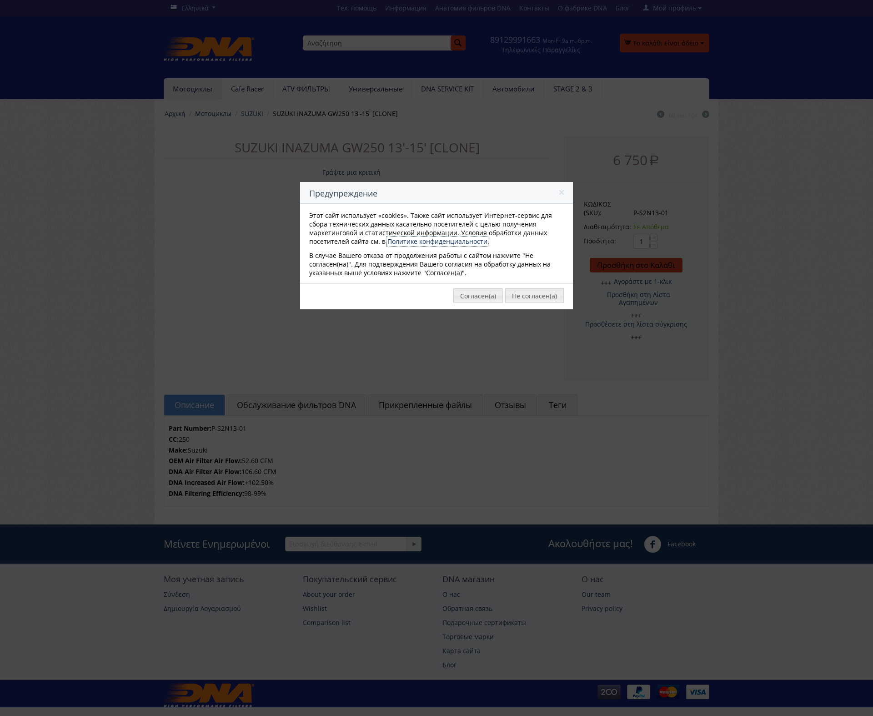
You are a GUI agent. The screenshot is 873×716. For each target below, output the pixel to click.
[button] (562, 194)
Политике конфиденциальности (437, 241)
